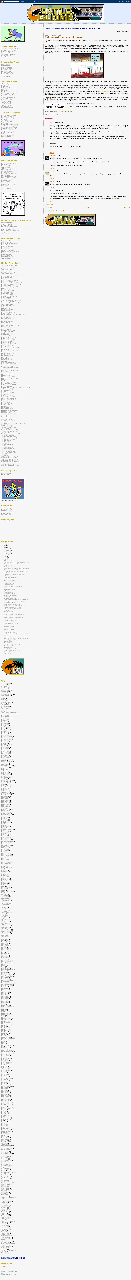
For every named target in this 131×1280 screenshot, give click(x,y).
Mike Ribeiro (4, 1033)
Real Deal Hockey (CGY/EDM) (9, 410)
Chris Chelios (5, 768)
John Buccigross (6, 926)
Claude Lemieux (6, 776)
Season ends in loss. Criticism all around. (14, 569)
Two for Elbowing (6, 103)
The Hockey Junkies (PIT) (8, 435)
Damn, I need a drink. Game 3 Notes (13, 586)
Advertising (4, 689)
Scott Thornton (5, 1156)
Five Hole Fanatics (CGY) (8, 324)
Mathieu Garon (5, 1005)
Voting (3, 1239)
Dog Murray (4, 820)
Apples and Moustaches (8, 276)
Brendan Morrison (6, 738)
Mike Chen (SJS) (6, 510)
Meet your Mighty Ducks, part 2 (12, 604)
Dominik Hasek (5, 822)
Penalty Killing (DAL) (7, 119)
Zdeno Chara (5, 1253)
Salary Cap (4, 1144)
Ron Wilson (4, 1132)
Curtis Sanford (5, 792)
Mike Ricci (4, 1034)
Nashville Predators (6, 1045)
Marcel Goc (4, 986)
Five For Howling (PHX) (7, 135)
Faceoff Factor (5, 320)
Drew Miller (4, 833)
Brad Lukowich (5, 730)
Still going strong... (8, 610)
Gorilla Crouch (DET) (7, 334)
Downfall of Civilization (7, 829)
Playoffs (57, 114)
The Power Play (5, 443)
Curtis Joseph (5, 790)
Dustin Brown (5, 837)
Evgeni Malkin (5, 853)
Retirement (4, 1123)
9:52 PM (52, 178)
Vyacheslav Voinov (6, 1241)
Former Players (5, 861)
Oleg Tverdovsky (6, 1070)
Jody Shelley (4, 918)
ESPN (3, 851)
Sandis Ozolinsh (5, 1149)
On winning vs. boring (9, 589)
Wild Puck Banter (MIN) (7, 464)
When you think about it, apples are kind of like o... (16, 599)
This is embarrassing (9, 580)
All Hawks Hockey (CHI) (8, 272)
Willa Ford (4, 1249)
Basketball (4, 719)
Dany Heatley (5, 802)
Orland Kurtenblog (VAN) (8, 396)
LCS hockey (4, 371)
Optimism (4, 1075)
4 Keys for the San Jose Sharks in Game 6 (14, 614)
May (5, 559)
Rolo (5, 628)
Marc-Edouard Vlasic (7, 985)
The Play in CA (5, 441)
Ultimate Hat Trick (6, 455)
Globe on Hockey (6, 329)
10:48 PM (52, 187)
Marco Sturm (4, 988)
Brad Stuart (4, 734)
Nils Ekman (4, 1065)
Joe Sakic (4, 920)
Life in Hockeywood (6, 71)
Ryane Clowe (5, 1141)
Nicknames (4, 1059)
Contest (3, 784)
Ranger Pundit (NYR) (7, 408)
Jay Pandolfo (5, 908)
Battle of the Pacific (6, 136)
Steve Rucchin (5, 1186)
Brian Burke (4, 749)
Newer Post (48, 207)
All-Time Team (5, 699)
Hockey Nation (5, 349)
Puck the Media (5, 404)
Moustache (4, 1039)
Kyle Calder (4, 955)
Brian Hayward (5, 752)
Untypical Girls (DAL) (7, 122)
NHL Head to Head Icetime (8, 252)
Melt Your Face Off (6, 375)
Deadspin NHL (5, 308)
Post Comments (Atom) (60, 211)
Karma (3, 940)
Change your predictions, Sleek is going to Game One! (17, 601)
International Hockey (7, 891)
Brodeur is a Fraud (6, 292)
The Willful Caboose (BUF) (8, 451)
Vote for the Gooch (6, 105)
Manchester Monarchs (7, 980)
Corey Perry (4, 785)
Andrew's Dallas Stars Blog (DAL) (10, 115)
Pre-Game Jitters (8, 572)
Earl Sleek (95, 40)
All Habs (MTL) (5, 271)
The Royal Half (5, 76)
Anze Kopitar (4, 710)
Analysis (3, 703)
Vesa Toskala (5, 1231)
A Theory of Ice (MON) (7, 268)
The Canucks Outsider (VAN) (9, 431)
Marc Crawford (5, 981)
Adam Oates (4, 687)
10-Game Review (6, 683)
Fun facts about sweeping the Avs (12, 650)
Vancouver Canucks (6, 1229)
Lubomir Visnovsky (6, 976)
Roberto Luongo (5, 1129)
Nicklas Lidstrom (6, 1058)
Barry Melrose (5, 716)
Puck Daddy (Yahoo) (7, 403)
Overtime (3, 1079)
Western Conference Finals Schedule (13, 617)
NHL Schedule (5, 1057)
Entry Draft (4, 847)
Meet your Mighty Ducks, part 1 (12, 613)
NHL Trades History (6, 383)
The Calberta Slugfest (9, 626)
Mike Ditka (4, 1025)
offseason (4, 1069)
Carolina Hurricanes (7, 761)
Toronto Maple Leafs (7, 1221)
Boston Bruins (5, 727)
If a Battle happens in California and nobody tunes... (16, 633)
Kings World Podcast (7, 67)
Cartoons (3, 763)
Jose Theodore (5, 937)
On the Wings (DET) (6, 394)
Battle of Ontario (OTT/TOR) (9, 177)
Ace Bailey (4, 686)
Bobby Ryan (4, 726)
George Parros (5, 867)
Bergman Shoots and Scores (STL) (11, 284)
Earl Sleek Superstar (7, 841)
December (7, 548)
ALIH (2, 696)
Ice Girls (3, 884)
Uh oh (5, 625)
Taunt (2, 1198)
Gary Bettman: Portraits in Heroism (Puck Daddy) (14, 228)
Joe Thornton (5, 922)
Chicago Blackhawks (7, 765)
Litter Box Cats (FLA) (7, 374)
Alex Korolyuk (5, 691)
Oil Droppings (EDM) (7, 389)
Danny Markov (5, 801)
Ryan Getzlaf (4, 1137)
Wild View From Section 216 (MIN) (10, 465)
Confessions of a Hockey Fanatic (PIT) (12, 302)
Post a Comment (49, 204)
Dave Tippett (4, 808)
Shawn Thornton (6, 1176)
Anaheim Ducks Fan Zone (8, 50)
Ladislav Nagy (5, 959)
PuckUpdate (4, 406)
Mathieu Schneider (6, 1006)
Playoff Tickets (7, 642)
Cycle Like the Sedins (7, 306)
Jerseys (3, 915)
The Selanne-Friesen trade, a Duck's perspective (16, 638)
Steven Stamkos (5, 1189)
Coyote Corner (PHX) (7, 132)
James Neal (4, 898)
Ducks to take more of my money (12, 578)
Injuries (3, 890)
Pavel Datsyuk (5, 1091)
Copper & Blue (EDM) (7, 304)
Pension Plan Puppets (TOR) (9, 398)
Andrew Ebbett (5, 706)
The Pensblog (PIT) (6, 440)
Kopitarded (4, 953)
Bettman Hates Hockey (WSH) (9, 287)
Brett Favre (4, 743)
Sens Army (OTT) (6, 415)
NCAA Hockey (5, 1047)
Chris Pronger (5, 773)
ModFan (3, 379)
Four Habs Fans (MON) (7, 326)
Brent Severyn (5, 740)
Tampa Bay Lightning (7, 1197)
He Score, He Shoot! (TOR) (8, 341)
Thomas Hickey (5, 1209)
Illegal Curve (4, 361)
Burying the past (8, 566)
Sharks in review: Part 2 (10, 593)
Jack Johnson (5, 896)
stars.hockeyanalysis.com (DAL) (10, 124)
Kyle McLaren (5, 956)
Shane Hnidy (5, 1173)
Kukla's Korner (5, 181)
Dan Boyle (4, 797)
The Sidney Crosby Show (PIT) (9, 447)
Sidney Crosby (5, 1177)
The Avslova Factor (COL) (8, 428)
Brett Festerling (5, 744)
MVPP (3, 1043)
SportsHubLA (5, 75)
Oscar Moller (4, 1076)
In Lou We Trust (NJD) (7, 362)
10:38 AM (52, 153)
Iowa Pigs (4, 892)
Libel (2, 964)
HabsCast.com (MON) (7, 338)
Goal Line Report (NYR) (8, 330)
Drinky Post (4, 835)
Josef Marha (4, 939)
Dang (5, 635)
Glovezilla (4, 870)
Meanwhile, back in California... (11, 640)
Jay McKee (4, 907)
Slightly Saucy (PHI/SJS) (8, 99)
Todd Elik (3, 1213)
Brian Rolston (5, 753)
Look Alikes (4, 972)
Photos (3, 1106)
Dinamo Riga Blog (6, 313)
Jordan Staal (4, 935)
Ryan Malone (5, 1139)
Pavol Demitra (5, 1092)
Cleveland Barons (6, 777)
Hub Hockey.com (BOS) (7, 358)
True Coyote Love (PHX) (8, 131)
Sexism (3, 1171)
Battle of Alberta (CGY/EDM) (9, 169)
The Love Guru (5, 1206)
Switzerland (4, 1196)
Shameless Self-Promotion (8, 1172)
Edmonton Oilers (6, 845)
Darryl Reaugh (5, 804)
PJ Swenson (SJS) (6, 509)
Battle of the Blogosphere (8, 281)
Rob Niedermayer (6, 1128)
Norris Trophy (5, 1067)
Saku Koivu (4, 1143)
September (7, 553)
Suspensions (5, 1193)
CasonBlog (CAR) (6, 298)
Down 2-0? (7, 596)
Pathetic (3, 1083)
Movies (3, 1041)
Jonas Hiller (4, 928)
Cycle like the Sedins (7, 793)
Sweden (3, 1194)
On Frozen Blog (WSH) (7, 392)
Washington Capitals (7, 1243)
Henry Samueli (5, 879)
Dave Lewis (4, 806)
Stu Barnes (4, 1190)
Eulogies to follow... (8, 611)
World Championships (7, 1250)
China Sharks (5, 767)
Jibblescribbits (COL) (7, 369)
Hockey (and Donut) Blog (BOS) (10, 347)
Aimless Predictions (6, 690)
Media (3, 1016)
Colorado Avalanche (7, 780)
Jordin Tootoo (5, 936)
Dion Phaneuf (5, 817)
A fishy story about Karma (10, 616)
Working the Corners (7, 107)
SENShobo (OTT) (6, 416)
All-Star (3, 698)
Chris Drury (4, 769)
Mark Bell (4, 994)
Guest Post (4, 875)
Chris (67, 101)
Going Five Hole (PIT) (7, 332)
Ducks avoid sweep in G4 (10, 577)
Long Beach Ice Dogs (7, 969)
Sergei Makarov (5, 1168)
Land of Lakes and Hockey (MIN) (10, 370)
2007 (4, 545)
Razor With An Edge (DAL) (8, 116)
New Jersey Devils (6, 1050)
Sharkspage (4, 98)
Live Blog (4, 965)
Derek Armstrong (6, 812)
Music (3, 1042)
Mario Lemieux (5, 992)
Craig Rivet (4, 788)
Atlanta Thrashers (6, 714)
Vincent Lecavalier (6, 1237)
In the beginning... (8, 653)
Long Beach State (6, 971)
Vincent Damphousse (7, 1235)
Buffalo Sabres (5, 757)
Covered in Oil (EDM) (7, 172)
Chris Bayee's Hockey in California (11, 300)
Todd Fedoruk (5, 1214)
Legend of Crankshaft (7, 963)
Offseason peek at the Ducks (11, 560)
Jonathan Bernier (6, 930)
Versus (3, 1230)
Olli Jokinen (4, 1071)
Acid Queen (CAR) (6, 269)
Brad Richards (5, 732)
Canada (3, 760)
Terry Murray (4, 1204)
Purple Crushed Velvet (7, 72)
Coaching (4, 779)
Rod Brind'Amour (6, 1131)
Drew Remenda (5, 834)
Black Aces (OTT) (6, 289)
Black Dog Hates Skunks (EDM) (10, 176)
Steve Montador (5, 1184)
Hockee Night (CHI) (6, 346)
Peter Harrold (5, 1096)
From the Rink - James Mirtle (9, 163)
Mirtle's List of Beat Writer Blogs (10, 378)
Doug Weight (5, 825)
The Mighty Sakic (8, 647)
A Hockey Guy (5, 84)
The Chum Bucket (6, 101)
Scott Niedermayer (6, 1153)
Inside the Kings (5, 65)
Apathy (3, 711)
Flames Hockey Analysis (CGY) (10, 325)
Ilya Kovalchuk (5, 888)
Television (4, 1202)
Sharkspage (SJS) (6, 165)
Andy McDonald (5, 707)
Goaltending (4, 871)
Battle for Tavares (6, 279)
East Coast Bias (5, 842)
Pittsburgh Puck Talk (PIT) (8, 399)
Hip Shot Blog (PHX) (7, 129)
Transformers (5, 1225)
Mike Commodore (6, 1024)
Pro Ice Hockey (5, 402)
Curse (3, 789)
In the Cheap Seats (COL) (8, 363)
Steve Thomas (5, 1188)
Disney (3, 818)
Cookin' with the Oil (9, 583)
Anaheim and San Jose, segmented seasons (15, 637)
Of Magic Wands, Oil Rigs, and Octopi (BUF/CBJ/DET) (16, 387)
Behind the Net (5, 241)
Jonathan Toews (5, 933)
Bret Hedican (5, 741)
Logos (3, 967)
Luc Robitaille (5, 977)
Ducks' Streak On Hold (10, 622)
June (5, 558)
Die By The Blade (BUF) (8, 312)
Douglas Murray (5, 828)
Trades (3, 1223)
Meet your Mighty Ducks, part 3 (12, 581)
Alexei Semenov (5, 695)
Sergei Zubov (5, 1169)
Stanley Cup (4, 1181)
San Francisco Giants (7, 1147)
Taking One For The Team (8, 427)
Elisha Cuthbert (5, 846)
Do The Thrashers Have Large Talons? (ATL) (13, 314)
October (6, 551)
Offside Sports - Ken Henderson (10, 230)
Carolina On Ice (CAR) (7, 297)
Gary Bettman (5, 866)
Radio (3, 1116)
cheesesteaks (5, 764)
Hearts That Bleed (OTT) (8, 342)
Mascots (3, 1004)
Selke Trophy (5, 1164)
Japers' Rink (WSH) (6, 187)
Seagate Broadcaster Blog (8, 94)
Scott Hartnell (5, 1152)
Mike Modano (5, 1030)
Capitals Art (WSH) (6, 222)
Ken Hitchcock (5, 945)
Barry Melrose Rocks (7, 277)
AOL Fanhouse (5, 167)
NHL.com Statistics (6, 255)
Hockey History (5, 881)
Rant (2, 1120)
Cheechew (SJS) (6, 514)
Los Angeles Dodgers (7, 973)
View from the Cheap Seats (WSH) (10, 456)
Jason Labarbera (6, 903)
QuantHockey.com (6, 258)
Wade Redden (5, 1242)
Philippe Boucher (6, 1103)
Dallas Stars (4, 796)
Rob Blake (4, 1127)
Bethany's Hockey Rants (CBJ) (9, 285)
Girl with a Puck (5, 52)
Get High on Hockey (6, 328)
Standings (4, 1180)
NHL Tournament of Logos (8, 382)
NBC (2, 1046)
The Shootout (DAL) (6, 120)
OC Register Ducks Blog (8, 54)
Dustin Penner (5, 838)
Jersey (3, 914)
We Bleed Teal (5, 106)
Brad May (4, 731)
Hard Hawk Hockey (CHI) (8, 340)
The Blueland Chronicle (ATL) (9, 430)
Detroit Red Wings (6, 814)
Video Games (5, 1234)
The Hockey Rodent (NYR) (8, 436)
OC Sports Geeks (6, 55)
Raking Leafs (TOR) (6, 407)
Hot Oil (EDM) (5, 357)
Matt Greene (4, 1012)
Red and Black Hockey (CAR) (9, 411)
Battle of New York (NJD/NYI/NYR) (10, 280)
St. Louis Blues (5, 1178)
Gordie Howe (5, 873)
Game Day (4, 865)
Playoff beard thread (7, 1108)
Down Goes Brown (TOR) (8, 316)
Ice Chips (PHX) (5, 133)
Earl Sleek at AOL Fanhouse (9, 226)
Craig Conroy (5, 786)
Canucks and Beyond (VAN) (9, 184)
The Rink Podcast (6, 445)
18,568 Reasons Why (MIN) (9, 265)
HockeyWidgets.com (7, 355)
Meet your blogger (8, 592)
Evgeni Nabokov (6, 854)
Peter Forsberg (5, 1095)
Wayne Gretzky (5, 1245)
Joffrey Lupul (4, 923)
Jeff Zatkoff (4, 911)
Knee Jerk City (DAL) (7, 123)
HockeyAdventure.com (7, 351)
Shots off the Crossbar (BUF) (9, 418)
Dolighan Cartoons (6, 225)
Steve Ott (3, 1185)
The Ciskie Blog (5, 432)
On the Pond (4, 56)
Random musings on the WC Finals (13, 607)
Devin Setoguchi (6, 816)
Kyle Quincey (5, 957)
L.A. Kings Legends (6, 69)
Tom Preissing (5, 1218)
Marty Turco (4, 1002)
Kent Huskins (5, 948)
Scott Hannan (5, 1151)
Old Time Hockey (6, 391)
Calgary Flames (5, 759)
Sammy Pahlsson (6, 1145)
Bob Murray (4, 723)
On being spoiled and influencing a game (64, 37)
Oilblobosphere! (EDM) (7, 390)
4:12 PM (52, 168)
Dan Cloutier (4, 798)
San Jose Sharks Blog (7, 93)
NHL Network (5, 1055)
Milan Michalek (5, 1035)
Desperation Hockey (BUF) (8, 309)
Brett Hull (3, 745)
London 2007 (5, 968)
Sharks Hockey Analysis (8, 95)
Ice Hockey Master (6, 359)
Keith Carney (5, 943)
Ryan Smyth (4, 1140)
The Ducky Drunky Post (10, 598)
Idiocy (3, 886)
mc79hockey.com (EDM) (8, 171)
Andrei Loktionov (6, 704)
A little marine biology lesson (11, 623)
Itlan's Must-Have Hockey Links (10, 251)
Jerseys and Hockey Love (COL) (10, 367)
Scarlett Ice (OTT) (6, 412)
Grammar (4, 874)
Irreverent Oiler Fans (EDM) (9, 173)
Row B (61, 114)
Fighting (3, 858)
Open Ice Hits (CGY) (7, 395)
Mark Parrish (4, 998)
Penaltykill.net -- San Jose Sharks (10, 91)
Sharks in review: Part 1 (10, 602)
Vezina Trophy (5, 1233)
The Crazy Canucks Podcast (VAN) (11, 434)
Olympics (3, 1073)
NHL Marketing (5, 1054)
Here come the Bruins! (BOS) (9, 343)
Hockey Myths (5, 882)
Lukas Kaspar (5, 979)
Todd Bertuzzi (5, 1212)
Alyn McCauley (5, 700)
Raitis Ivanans (5, 1118)
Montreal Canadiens (7, 1038)
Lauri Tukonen (5, 961)
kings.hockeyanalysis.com (8, 68)
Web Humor (4, 1247)
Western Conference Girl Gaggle (10, 461)
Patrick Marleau (5, 1084)
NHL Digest (4, 381)
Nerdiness (4, 1049)
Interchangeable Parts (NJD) (9, 365)
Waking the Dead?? (9, 584)
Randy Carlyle (5, 1119)
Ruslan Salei (4, 1135)
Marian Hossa (5, 990)
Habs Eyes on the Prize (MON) (9, 337)
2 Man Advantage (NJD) (8, 267)
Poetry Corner (5, 1112)
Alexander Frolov (6, 692)
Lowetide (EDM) (5, 175)
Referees (3, 1122)
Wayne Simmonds (6, 1246)
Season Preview (5, 1161)
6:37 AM (58, 111)
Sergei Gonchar (5, 1167)
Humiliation (4, 883)
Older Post (126, 207)
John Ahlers (4, 924)
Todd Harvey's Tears (7, 102)
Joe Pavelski (4, 919)
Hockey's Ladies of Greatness (9, 350)
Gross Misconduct (6, 336)
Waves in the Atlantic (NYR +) (9, 459)
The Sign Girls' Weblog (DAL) (9, 126)
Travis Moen (4, 1226)
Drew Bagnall (5, 830)
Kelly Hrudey (4, 944)
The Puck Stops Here (7, 444)
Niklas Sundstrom (6, 1062)
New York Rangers (6, 1053)
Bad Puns (4, 715)
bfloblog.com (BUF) (6, 288)
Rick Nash (4, 1125)
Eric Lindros (4, 849)
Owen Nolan (4, 1080)
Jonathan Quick (5, 932)
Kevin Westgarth (5, 951)
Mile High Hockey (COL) (8, 377)
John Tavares (5, 927)
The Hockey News (6, 1205)
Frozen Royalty (5, 64)
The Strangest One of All (8, 448)
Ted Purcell (4, 1200)
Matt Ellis (3, 1010)
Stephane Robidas (6, 1182)
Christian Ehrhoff (6, 775)
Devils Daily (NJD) (6, 310)
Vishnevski (50, 99)
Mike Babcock (5, 1021)
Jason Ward (4, 904)
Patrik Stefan (4, 1087)
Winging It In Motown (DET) (8, 185)
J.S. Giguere (4, 895)
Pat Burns (4, 1082)
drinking (103, 91)
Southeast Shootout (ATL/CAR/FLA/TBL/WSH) (14, 423)
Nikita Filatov (4, 1061)
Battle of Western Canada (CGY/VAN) (11, 283)
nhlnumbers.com (6, 473)
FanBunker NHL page (7, 321)
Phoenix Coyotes (6, 1104)
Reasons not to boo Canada (11, 620)
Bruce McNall (5, 756)
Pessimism (4, 1094)
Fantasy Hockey (5, 857)
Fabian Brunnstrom (6, 855)
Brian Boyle (4, 748)
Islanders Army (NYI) (7, 366)
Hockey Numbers (6, 248)
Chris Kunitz (4, 771)
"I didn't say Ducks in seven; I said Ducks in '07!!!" (16, 571)
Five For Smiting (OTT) (7, 322)
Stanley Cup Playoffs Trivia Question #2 (14, 605)
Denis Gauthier (5, 810)
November (7, 550)
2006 (4, 547)
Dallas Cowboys (5, 794)
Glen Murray (4, 869)
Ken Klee (3, 947)
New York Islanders (6, 1051)
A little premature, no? (9, 632)
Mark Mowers (5, 997)
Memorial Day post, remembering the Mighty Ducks (17, 568)
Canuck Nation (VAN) (7, 295)
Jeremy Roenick (5, 912)
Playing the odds (8, 641)
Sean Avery (4, 1157)
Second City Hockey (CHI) (8, 414)
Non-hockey (4, 1066)
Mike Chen (4, 90)
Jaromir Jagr (4, 899)
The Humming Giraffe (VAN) (9, 438)
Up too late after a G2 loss (10, 595)
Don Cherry (4, 824)
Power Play (4, 1114)
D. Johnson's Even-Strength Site (10, 243)
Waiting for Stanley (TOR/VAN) (9, 457)
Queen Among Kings (7, 73)
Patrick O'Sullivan (6, 1086)
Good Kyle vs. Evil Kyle (7, 229)
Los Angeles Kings (6, 975)
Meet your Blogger (6, 1018)
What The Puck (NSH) (7, 463)
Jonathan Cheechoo (7, 931)
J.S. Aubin (4, 894)
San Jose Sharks (6, 1148)
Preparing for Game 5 (9, 629)
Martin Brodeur (5, 1000)
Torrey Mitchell (5, 1222)
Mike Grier (4, 1026)
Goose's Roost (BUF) (7, 333)
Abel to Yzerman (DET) (7, 183)
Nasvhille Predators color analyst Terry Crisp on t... (16, 648)
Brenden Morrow (6, 739)
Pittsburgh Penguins (7, 1107)
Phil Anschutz (5, 1100)
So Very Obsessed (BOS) (8, 420)
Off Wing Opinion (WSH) (8, 180)
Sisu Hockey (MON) (6, 419)
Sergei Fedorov (5, 1165)
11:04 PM (52, 201)
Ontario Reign (5, 1074)
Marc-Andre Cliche (6, 984)
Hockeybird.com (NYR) (7, 353)
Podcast (3, 1111)
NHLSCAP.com (5, 474)
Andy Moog (4, 708)
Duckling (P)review (9, 565)
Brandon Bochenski (6, 736)
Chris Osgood (5, 772)
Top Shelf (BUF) (5, 453)
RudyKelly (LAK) (6, 513)
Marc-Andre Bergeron (7, 982)
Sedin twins (4, 1163)
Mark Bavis (4, 993)
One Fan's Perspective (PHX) (9, 128)
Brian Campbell (5, 751)
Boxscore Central (6, 242)
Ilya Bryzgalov (5, 887)
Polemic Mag (5, 400)
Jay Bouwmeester (6, 906)
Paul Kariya (4, 1088)
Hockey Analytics (6, 247)
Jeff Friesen (4, 910)
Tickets (3, 1210)
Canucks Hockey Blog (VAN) (9, 296)
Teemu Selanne (5, 1201)
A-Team (3, 685)
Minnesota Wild (5, 1037)
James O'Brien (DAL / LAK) (8, 512)
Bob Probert (4, 724)
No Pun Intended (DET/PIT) (8, 385)
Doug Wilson (4, 826)
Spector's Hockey (6, 188)
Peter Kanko (4, 1098)
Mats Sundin (4, 1008)
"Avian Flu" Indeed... (9, 651)
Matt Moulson (5, 1013)
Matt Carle (4, 1009)
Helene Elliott (5, 878)
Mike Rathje (4, 1031)
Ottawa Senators (6, 1078)
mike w (52, 171)
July (5, 556)
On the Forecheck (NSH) (8, 256)
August (6, 554)
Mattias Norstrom (6, 1014)
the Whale (4, 1208)
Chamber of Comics (6, 224)
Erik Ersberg (4, 850)
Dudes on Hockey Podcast (8, 88)
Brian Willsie (4, 755)
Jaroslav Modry (5, 900)
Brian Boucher (5, 747)
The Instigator (5, 233)
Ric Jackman (4, 1124)
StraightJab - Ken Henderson (9, 232)
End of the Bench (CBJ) (7, 318)
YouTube (3, 1251)
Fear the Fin (4, 89)
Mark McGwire (5, 996)
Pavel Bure (4, 1090)
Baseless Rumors (6, 718)
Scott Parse (4, 1155)
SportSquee (4, 424)
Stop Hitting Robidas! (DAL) (9, 127)
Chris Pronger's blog (7, 51)
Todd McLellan (5, 1217)
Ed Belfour (4, 843)
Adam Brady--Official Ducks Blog (10, 49)
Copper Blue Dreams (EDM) (9, 305)
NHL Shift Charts (6, 254)
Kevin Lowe (4, 949)
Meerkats (3, 1017)
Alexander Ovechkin (7, 694)
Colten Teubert (5, 781)
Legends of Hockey (6, 373)
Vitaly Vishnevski (6, 1238)
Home (87, 207)
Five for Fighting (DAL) (7, 118)
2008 (4, 544)
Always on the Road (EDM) (8, 273)
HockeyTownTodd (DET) (8, 354)
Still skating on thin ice (9, 575)
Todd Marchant (5, 1216)
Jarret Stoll (4, 902)
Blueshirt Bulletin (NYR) (8, 291)
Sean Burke (4, 1159)
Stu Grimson (4, 1192)
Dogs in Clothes (5, 821)
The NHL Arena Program (8, 439)
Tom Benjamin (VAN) (7, 168)
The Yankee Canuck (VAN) (8, 452)
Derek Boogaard (6, 813)
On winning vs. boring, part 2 (11, 587)
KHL (2, 952)
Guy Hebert (4, 877)
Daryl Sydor (4, 805)
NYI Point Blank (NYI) (7, 386)
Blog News (4, 722)
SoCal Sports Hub (6, 422)
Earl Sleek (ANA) (6, 508)
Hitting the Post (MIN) (7, 345)
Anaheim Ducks (51, 114)
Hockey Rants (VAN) (7, 179)
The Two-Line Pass (6, 449)
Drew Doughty (5, 832)
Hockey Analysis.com (7, 246)
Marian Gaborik (5, 989)
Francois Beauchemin (7, 862)
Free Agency (4, 863)
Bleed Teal (4, 85)
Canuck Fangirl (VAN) (7, 293)
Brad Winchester (6, 735)
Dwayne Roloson (6, 839)
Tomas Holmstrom (6, 1220)
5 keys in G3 (7, 590)
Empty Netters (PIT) (6, 317)
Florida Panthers (6, 859)
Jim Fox (3, 916)
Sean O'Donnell (5, 1160)
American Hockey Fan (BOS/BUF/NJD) (12, 275)
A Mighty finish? (8, 619)
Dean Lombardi (5, 809)
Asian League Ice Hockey (8, 712)
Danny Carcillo (5, 800)
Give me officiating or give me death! (13, 644)
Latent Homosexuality (7, 960)
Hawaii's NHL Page (6, 244)
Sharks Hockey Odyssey (8, 97)
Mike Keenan (5, 1028)
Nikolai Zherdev (5, 1063)
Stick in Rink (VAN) (6, 426)
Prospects (4, 1115)
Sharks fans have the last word (12, 631)
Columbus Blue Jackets (7, 783)
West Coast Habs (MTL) (8, 460)
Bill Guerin (4, 720)
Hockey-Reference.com (7, 250)
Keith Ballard (4, 941)
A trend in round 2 (8, 645)
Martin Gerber (5, 1001)
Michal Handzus (5, 1020)
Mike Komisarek (5, 1029)
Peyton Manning (5, 1099)
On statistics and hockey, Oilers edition (13, 563)
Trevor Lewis (4, 1227)
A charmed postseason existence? (12, 608)
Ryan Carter (4, 1136)
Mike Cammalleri (6, 1022)
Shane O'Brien (5, 1174)
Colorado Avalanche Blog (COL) (10, 301)
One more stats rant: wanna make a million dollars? (16, 562)
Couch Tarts (4, 86)
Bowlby (3, 728)
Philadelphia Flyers (6, 1102)
